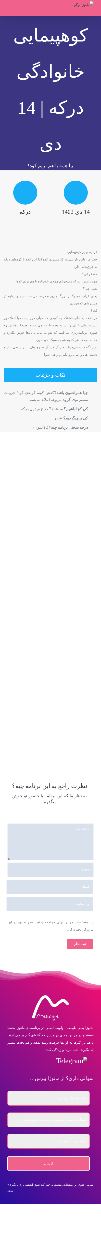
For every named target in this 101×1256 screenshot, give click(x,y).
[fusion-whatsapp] (38, 1060)
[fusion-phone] (17, 1060)
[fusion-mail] (27, 1060)
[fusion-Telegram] (71, 1060)
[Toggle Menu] (11, 8)
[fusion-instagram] (48, 1060)
